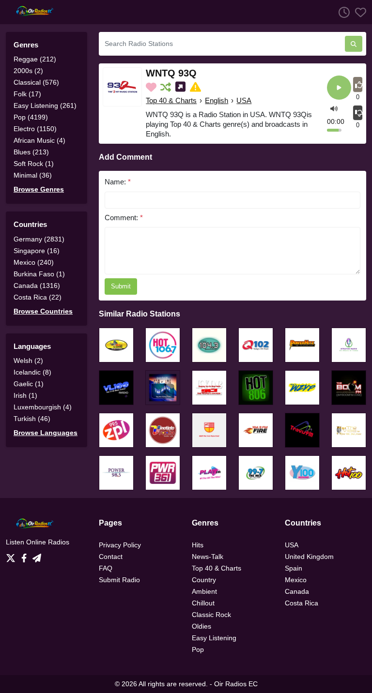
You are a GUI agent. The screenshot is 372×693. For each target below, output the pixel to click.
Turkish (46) (32, 418)
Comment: (124, 217)
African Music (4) (39, 140)
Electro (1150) (35, 129)
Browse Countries (43, 311)
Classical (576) (36, 82)
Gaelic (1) (29, 384)
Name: (118, 182)
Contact (111, 556)
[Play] (339, 88)
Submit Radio (119, 580)
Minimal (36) (33, 175)
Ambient (204, 591)
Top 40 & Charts (171, 100)
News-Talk (207, 556)
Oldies (201, 626)
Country (204, 580)
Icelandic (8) (32, 372)
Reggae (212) (35, 59)
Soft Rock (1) (34, 163)
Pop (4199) (31, 117)
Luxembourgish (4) (43, 407)
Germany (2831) (39, 239)
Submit (121, 286)
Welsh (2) (28, 360)
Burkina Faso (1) (39, 274)
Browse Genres (39, 189)
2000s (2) (28, 71)
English (216, 100)
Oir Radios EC (236, 684)
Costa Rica (301, 603)
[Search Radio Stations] (353, 44)
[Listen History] (341, 12)
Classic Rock (211, 614)
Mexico (296, 580)
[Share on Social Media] (181, 87)
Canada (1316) (37, 285)
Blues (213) (31, 152)
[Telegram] (36, 555)
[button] (334, 108)
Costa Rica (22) (38, 297)
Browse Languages (46, 433)
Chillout (203, 603)
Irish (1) (25, 395)
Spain (293, 568)
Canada (297, 591)
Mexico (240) (34, 262)
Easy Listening (214, 638)
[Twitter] (12, 555)
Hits (197, 545)
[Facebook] (26, 555)
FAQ (105, 568)
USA (243, 100)
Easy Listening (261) (45, 105)
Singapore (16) (37, 251)
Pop (198, 649)
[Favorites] (358, 12)
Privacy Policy (120, 545)
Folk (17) (27, 94)
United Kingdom (309, 556)
